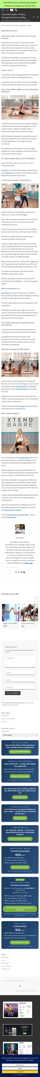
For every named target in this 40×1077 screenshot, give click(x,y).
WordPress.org (5, 969)
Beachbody (13, 517)
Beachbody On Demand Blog (18, 515)
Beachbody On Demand (13, 510)
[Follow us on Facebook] (2, 10)
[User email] (24, 572)
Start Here (4, 721)
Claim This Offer (20, 797)
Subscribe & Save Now (20, 776)
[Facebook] (16, 572)
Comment (10, 658)
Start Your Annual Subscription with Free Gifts (20, 909)
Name (8, 673)
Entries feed (4, 963)
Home (3, 25)
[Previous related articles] (32, 599)
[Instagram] (19, 572)
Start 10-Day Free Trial (20, 942)
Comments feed (5, 966)
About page (29, 563)
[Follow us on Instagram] (7, 10)
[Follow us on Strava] (16, 10)
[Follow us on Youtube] (11, 10)
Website (9, 687)
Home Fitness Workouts (12, 25)
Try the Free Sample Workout (20, 839)
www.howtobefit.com (11, 567)
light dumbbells (21, 389)
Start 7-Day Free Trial (20, 867)
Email (9, 680)
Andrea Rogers (25, 458)
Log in (3, 960)
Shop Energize (20, 818)
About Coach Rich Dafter (8, 718)
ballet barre (9, 173)
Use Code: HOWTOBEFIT (20, 751)
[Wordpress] (21, 572)
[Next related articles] (36, 599)
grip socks (25, 406)
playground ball (21, 386)
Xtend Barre (5, 293)
